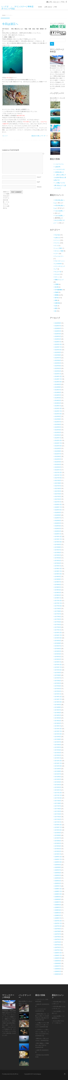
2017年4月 (58, 622)
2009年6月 (58, 872)
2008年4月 (58, 910)
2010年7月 (58, 838)
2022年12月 (58, 440)
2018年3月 (58, 592)
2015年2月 (58, 691)
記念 (56, 305)
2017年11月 (58, 603)
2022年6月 (58, 456)
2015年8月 (58, 675)
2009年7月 (58, 870)
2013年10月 (58, 734)
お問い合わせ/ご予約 (56, 2)
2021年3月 (58, 496)
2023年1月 (58, 438)
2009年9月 (58, 864)
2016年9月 (58, 640)
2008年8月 (58, 899)
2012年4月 (58, 782)
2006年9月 (58, 961)
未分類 (57, 287)
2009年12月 (58, 856)
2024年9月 (58, 384)
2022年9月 (58, 448)
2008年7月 (58, 902)
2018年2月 (58, 595)
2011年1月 (58, 822)
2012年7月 (58, 774)
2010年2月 (58, 851)
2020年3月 (58, 528)
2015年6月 (58, 680)
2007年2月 (58, 947)
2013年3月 (58, 752)
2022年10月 (58, 446)
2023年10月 (58, 414)
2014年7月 (58, 710)
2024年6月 (58, 392)
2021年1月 (58, 502)
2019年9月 (58, 544)
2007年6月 (58, 937)
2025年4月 (58, 366)
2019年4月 (58, 558)
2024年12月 (58, 376)
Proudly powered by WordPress (10, 1074)
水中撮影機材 (58, 289)
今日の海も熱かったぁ (59, 1001)
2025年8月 (58, 355)
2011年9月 (58, 800)
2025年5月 (58, 363)
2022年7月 (58, 454)
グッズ (57, 245)
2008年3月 (58, 913)
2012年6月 (58, 776)
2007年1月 (58, 950)
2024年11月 (58, 379)
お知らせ (57, 237)
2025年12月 (58, 344)
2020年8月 (58, 515)
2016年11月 (58, 635)
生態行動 (57, 303)
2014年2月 (58, 723)
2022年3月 (58, 464)
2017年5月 (58, 619)
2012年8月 (58, 771)
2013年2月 (58, 755)
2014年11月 (58, 699)
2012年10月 (58, 766)
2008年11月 (58, 891)
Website (39, 186)
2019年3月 (58, 560)
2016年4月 (58, 654)
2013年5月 (58, 747)
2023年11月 (58, 411)
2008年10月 (58, 894)
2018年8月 (58, 579)
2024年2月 (58, 403)
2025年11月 (58, 347)
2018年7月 (58, 582)
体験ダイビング (59, 279)
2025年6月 (58, 360)
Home (3, 15)
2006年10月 (58, 958)
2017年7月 (58, 614)
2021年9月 (58, 480)
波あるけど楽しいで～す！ (39, 136)
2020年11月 (58, 507)
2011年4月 (58, 814)
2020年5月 (58, 523)
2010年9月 (58, 832)
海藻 (56, 300)
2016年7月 (58, 646)
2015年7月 (58, 678)
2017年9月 (58, 608)
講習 (56, 308)
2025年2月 (58, 371)
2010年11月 (58, 827)
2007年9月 (58, 929)
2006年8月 (58, 963)
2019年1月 (58, 566)
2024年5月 (58, 395)
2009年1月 (58, 886)
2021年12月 (58, 472)
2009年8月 (58, 867)
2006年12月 (58, 953)
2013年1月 (58, 758)
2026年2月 (58, 339)
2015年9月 (58, 672)
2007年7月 (58, 934)
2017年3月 (58, 624)
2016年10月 (58, 638)
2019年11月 (58, 539)
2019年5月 (58, 555)
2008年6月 (58, 904)
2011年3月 (58, 816)
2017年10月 (58, 606)
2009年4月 (58, 878)
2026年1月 (58, 342)
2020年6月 (58, 520)
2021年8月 (58, 483)
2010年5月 (58, 843)
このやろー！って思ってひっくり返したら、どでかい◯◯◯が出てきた (42, 1031)
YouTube (57, 235)
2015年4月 (58, 686)
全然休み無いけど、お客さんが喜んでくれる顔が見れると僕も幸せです (42, 1016)
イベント (57, 240)
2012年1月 (58, 790)
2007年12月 (58, 921)
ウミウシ (57, 243)
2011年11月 (58, 795)
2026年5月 (58, 331)
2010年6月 (58, 840)
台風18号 (57, 167)
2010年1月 (58, 854)
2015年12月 (58, 664)
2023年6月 (58, 424)
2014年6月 (58, 712)
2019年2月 (58, 563)
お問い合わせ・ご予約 (50, 7)
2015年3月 (58, 688)
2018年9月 (58, 576)
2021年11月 (58, 475)
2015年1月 (58, 694)
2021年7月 (58, 486)
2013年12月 (58, 728)
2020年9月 (58, 512)
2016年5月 (58, 651)
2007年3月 (58, 945)
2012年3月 (58, 784)
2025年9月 (58, 352)
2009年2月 (58, 883)
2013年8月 (58, 739)
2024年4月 (58, 398)
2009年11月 (58, 859)
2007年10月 (58, 926)
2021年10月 (58, 478)
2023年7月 (58, 422)
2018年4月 (58, 590)
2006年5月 (58, 971)
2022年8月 (58, 451)
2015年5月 (58, 683)
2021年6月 (58, 488)
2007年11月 (58, 923)
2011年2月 (58, 819)
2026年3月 (58, 336)
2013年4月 (58, 750)
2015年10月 (58, 670)
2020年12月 (58, 504)
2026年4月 (58, 334)
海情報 (57, 295)
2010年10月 (58, 830)
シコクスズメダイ (60, 169)
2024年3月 (58, 400)
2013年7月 (58, 742)
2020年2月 (58, 531)
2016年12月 (58, 632)
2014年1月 (58, 726)
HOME (40, 7)
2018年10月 (58, 574)
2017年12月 (58, 600)
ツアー (57, 253)
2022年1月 (58, 470)
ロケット (57, 277)
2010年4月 (58, 846)
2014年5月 (58, 715)
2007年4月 (58, 942)
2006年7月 (58, 966)
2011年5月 (58, 811)
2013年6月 (58, 744)
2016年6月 (58, 648)
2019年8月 (58, 547)
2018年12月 (58, 568)
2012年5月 (58, 779)
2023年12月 (58, 408)
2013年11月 (58, 731)
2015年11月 (58, 667)
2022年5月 (58, 459)
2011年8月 (58, 803)
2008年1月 (58, 918)
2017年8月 (58, 611)
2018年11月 (58, 571)
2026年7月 (58, 325)
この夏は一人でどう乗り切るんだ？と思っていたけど (59, 185)
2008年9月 (58, 896)
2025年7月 (58, 358)
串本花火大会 (40, 1055)
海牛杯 (57, 297)
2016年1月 (58, 662)
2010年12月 (58, 824)
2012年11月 (58, 763)
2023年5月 (58, 427)
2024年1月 (58, 406)
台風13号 (38, 1050)
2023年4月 (58, 430)
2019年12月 (58, 536)
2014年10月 (58, 702)
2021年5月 (58, 491)
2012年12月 (58, 760)
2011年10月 (58, 798)
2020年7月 (58, 518)
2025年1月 (58, 374)
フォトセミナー (59, 256)
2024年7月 (58, 390)
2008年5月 (58, 907)
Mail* (38, 181)
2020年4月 (58, 526)
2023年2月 (58, 435)
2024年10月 (58, 382)
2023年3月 (58, 432)
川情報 (57, 284)
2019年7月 (58, 550)
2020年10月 (58, 510)
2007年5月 (58, 939)
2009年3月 (58, 880)
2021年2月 (58, 499)
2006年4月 (58, 974)
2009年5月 (58, 875)
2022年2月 (58, 467)
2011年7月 (58, 806)
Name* (39, 176)
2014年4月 (58, 718)
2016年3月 (58, 656)
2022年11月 (58, 443)
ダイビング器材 (59, 251)
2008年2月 (58, 915)
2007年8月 (58, 931)
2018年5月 (58, 587)
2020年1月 (58, 534)
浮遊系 (57, 292)
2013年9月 (58, 736)
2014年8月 (58, 707)
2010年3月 (58, 848)
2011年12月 (58, 792)
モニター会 (58, 271)
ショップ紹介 (58, 248)
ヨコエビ (57, 274)
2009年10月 (58, 862)
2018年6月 (58, 584)
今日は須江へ (10, 24)
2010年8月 (58, 835)
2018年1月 (58, 598)
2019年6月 (58, 552)
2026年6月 (58, 328)
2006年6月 (58, 969)
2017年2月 (58, 627)
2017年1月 (58, 630)
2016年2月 (58, 659)
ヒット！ (5, 136)
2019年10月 (58, 542)
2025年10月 (58, 350)
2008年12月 (58, 888)
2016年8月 (58, 643)
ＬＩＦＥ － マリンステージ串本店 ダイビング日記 (17, 8)
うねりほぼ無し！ (60, 211)
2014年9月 (58, 704)
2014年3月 (58, 720)
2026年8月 (58, 323)
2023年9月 (58, 416)
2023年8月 (58, 419)
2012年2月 (58, 787)
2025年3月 (58, 368)
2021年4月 (58, 494)
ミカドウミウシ (59, 164)
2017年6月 (58, 616)
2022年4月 (58, 462)
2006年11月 (58, 955)
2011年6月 (58, 808)
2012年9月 (58, 768)
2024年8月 (58, 387)
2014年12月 (58, 696)
